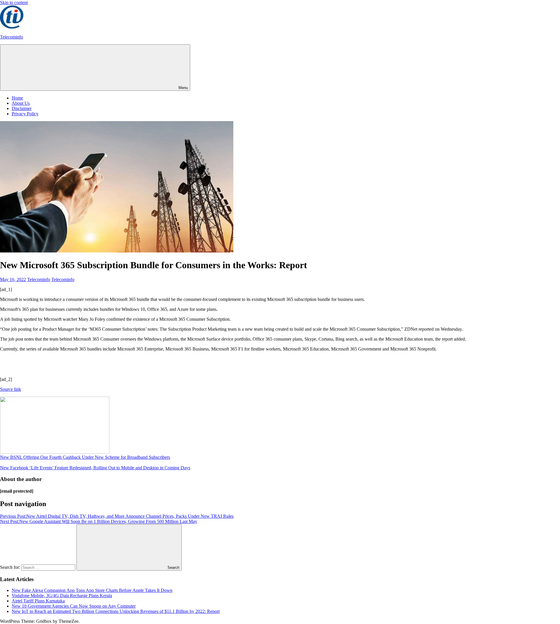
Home (17, 97)
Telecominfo (11, 36)
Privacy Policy (25, 113)
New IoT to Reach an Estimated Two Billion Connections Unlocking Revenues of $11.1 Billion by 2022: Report (116, 611)
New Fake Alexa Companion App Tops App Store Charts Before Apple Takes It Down (92, 590)
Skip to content (14, 2)
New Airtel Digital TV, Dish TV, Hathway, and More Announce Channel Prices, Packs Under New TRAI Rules (117, 516)
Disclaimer (22, 108)
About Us (21, 103)
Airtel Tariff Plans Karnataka (38, 600)
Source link (10, 389)
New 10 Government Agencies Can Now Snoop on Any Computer (74, 606)
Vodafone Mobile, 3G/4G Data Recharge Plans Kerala (62, 595)
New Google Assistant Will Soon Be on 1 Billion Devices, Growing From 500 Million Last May (98, 521)
